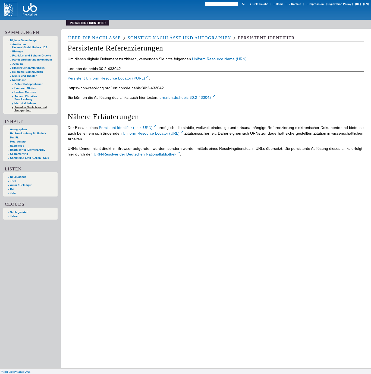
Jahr (13, 193)
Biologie (17, 51)
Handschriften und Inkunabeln (32, 59)
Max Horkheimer (25, 103)
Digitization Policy (339, 3)
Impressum (316, 3)
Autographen (18, 129)
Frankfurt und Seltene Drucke (31, 55)
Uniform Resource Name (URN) (219, 59)
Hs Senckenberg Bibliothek (28, 133)
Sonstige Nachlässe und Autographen (30, 109)
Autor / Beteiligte (21, 184)
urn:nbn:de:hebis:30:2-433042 (185, 97)
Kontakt (296, 3)
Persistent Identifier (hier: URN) (126, 127)
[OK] (243, 4)
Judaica (17, 63)
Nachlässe (19, 79)
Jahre (14, 216)
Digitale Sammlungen (24, 40)
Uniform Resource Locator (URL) (151, 133)
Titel (13, 180)
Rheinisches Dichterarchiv (27, 149)
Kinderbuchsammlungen (28, 67)
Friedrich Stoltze (25, 88)
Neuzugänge (18, 176)
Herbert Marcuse (25, 92)
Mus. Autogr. (18, 141)
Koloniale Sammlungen (27, 71)
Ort (12, 189)
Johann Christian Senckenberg (25, 98)
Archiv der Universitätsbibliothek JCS (30, 46)
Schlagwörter (19, 212)
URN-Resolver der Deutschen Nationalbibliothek (135, 154)
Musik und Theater (24, 75)
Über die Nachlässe (94, 38)
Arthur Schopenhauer (28, 84)
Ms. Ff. (14, 137)
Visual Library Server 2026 (15, 371)
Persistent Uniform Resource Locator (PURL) (106, 78)
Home (280, 3)
